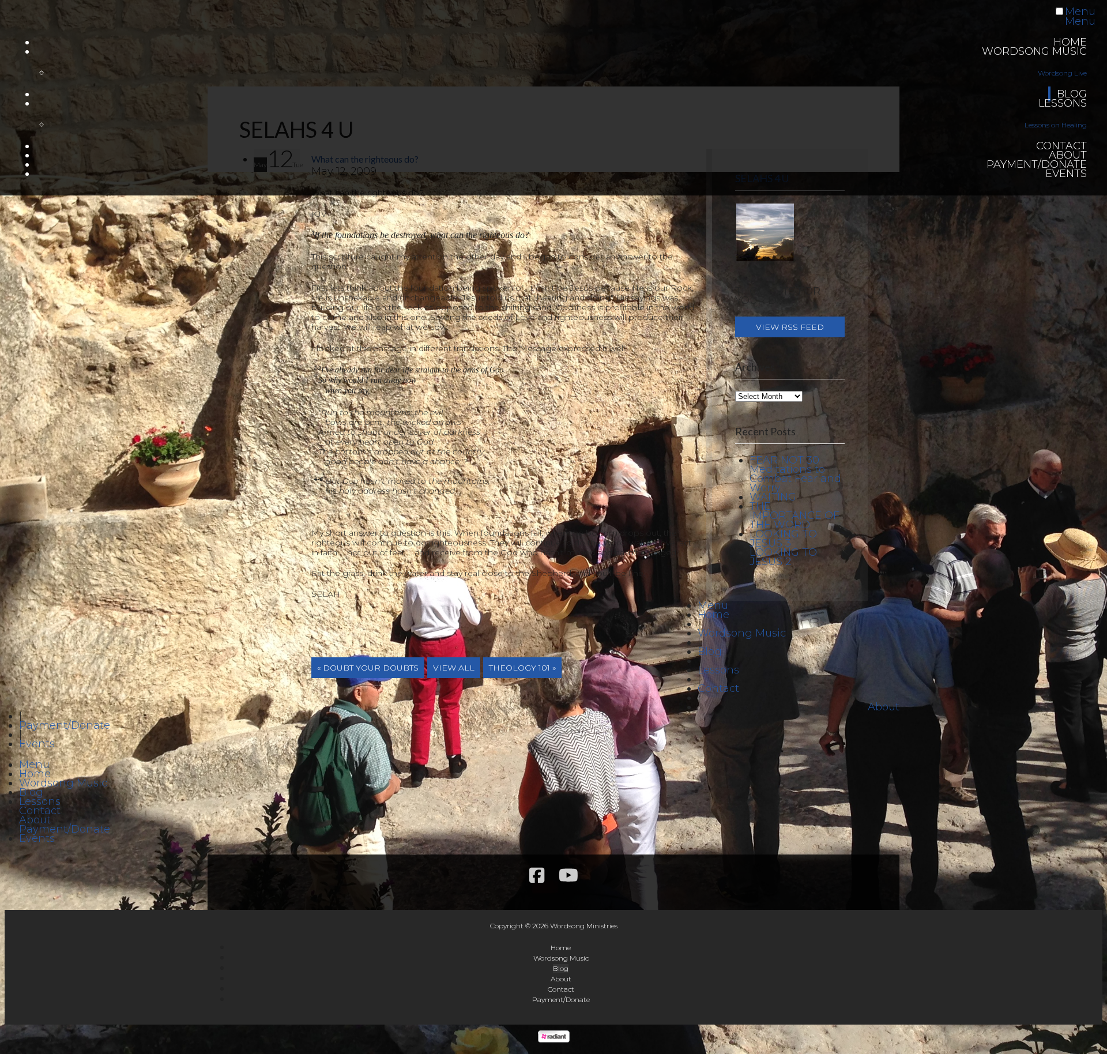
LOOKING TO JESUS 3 (783, 538)
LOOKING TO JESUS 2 (783, 557)
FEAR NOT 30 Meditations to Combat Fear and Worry (795, 474)
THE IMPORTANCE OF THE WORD (794, 515)
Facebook (536, 876)
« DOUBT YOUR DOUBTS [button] (368, 667)
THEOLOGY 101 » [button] (522, 667)
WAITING (773, 497)
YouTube (568, 876)
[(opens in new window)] (554, 1039)
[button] (790, 327)
